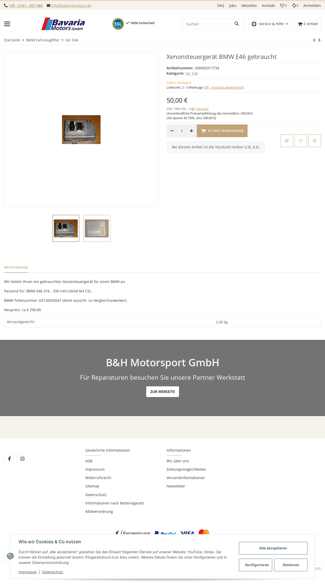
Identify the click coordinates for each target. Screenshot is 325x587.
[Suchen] (239, 24)
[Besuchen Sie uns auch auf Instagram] (22, 458)
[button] (283, 6)
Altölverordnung (99, 511)
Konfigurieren (257, 565)
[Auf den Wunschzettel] (300, 140)
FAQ (220, 5)
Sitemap (92, 486)
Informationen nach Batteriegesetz (114, 503)
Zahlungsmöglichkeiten (186, 469)
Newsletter (176, 486)
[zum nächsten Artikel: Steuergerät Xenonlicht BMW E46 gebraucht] (314, 40)
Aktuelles (249, 5)
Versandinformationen (186, 477)
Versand (202, 108)
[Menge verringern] (172, 130)
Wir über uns (178, 460)
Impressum (95, 469)
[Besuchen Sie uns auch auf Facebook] (9, 458)
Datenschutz (96, 494)
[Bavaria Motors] (63, 24)
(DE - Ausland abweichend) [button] (224, 87)
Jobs (232, 5)
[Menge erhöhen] (191, 130)
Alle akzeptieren (273, 548)
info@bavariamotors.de (71, 5)
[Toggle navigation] (7, 24)
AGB (88, 460)
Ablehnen (291, 565)
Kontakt (268, 5)
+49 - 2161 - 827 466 (26, 5)
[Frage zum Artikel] (314, 140)
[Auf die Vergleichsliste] (286, 140)
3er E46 (191, 73)
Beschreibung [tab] (16, 267)
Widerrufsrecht (98, 477)
